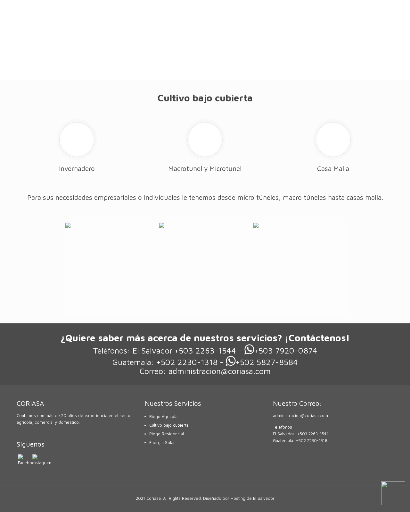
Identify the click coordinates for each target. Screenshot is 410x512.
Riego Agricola (163, 416)
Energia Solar (162, 442)
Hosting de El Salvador (253, 498)
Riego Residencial (166, 433)
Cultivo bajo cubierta (169, 425)
